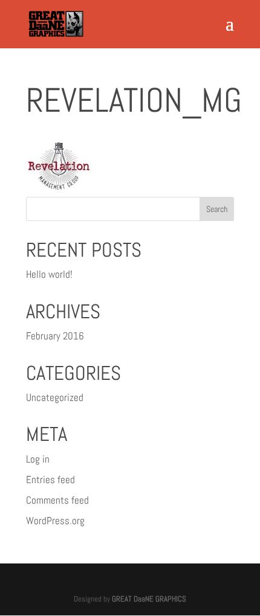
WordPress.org (55, 520)
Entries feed (50, 479)
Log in (38, 459)
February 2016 (55, 335)
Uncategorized (54, 397)
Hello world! (49, 274)
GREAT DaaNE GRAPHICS (149, 599)
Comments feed (57, 500)
